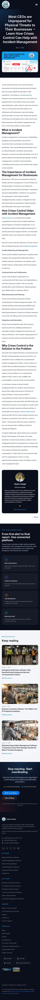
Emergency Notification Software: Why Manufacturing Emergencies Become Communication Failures (16, 672)
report (28, 95)
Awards (4, 937)
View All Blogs (9, 798)
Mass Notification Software (10, 857)
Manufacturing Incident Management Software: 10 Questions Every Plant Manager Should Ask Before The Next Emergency (19, 748)
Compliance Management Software (13, 899)
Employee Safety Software (10, 870)
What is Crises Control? (9, 908)
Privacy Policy (5, 993)
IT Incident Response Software (11, 886)
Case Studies (6, 933)
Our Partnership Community (10, 911)
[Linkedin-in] (20, 506)
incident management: (30, 246)
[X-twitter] (7, 848)
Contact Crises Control (27, 412)
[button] (36, 4)
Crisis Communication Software (12, 892)
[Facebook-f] (10, 848)
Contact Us (5, 918)
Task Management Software (10, 867)
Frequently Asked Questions (10, 946)
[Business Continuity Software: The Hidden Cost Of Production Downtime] (20, 694)
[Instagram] (14, 848)
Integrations (5, 873)
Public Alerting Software (9, 864)
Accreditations (6, 940)
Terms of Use (15, 991)
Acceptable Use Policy (28, 991)
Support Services (7, 953)
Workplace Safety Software (10, 889)
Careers (4, 914)
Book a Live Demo (11, 793)
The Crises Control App (9, 943)
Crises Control (6, 218)
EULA (20, 991)
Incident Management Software (11, 860)
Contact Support (7, 921)
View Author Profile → (20, 509)
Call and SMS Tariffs (8, 949)
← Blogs (35, 517)
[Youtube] (18, 848)
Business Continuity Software (11, 883)
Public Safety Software (9, 895)
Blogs (3, 930)
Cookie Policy (15, 993)
